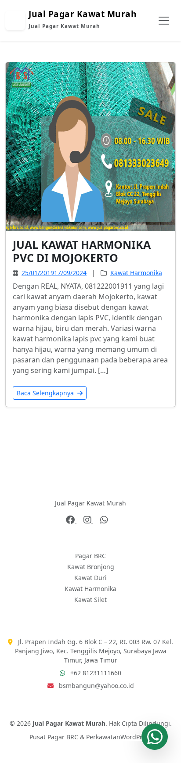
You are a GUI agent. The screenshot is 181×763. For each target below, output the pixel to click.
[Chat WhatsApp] (154, 737)
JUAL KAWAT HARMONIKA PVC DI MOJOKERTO (82, 251)
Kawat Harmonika (136, 273)
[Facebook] (71, 520)
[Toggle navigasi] (164, 20)
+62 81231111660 (95, 673)
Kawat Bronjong (90, 566)
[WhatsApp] (104, 520)
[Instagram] (88, 520)
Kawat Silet (90, 599)
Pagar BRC (90, 556)
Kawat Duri (90, 577)
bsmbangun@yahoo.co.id (96, 685)
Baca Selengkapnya (46, 393)
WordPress (136, 737)
